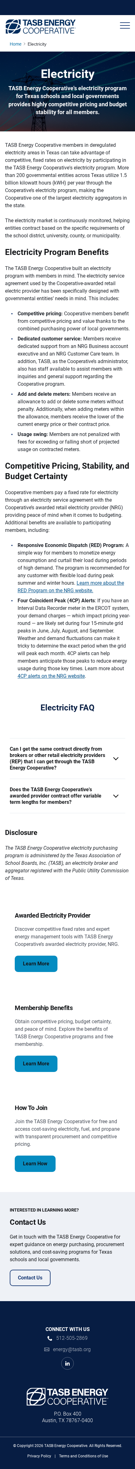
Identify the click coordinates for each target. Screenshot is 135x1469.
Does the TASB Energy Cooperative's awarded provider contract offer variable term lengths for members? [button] (55, 796)
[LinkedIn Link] (67, 1363)
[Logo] (40, 26)
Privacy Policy (39, 1456)
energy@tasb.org (72, 1349)
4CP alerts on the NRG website (51, 676)
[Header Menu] (125, 25)
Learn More (36, 964)
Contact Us (30, 1278)
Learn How (35, 1164)
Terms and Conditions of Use (83, 1456)
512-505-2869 (72, 1338)
